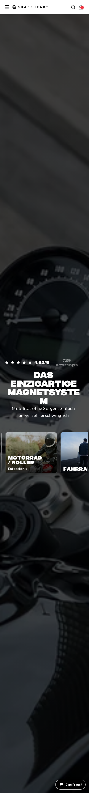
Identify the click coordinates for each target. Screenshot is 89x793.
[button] (73, 7)
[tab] (74, 787)
